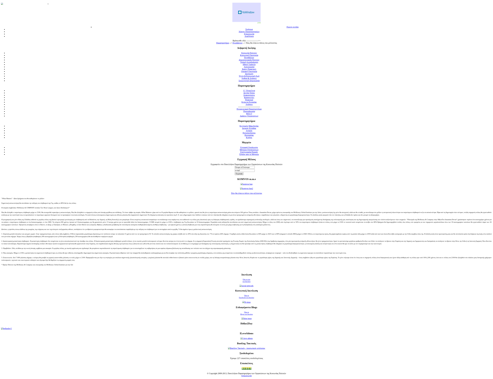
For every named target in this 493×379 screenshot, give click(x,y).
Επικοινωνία (246, 376)
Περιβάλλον (238, 43)
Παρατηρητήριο (222, 43)
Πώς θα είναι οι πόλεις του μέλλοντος (246, 193)
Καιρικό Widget (246, 12)
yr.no (259, 22)
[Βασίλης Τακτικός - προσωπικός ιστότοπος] (246, 348)
